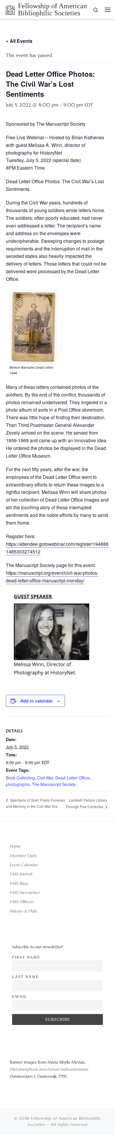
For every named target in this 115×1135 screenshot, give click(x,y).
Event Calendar (23, 864)
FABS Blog (19, 883)
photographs (17, 784)
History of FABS (23, 911)
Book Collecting (20, 778)
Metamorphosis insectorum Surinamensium (49, 1069)
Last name (25, 977)
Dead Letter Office (72, 778)
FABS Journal (21, 874)
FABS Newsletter (25, 892)
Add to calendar (36, 701)
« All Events (19, 40)
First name (26, 957)
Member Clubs (23, 855)
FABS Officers (22, 901)
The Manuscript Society (54, 784)
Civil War (45, 778)
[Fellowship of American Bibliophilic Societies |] (10, 9)
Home (15, 846)
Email (19, 996)
